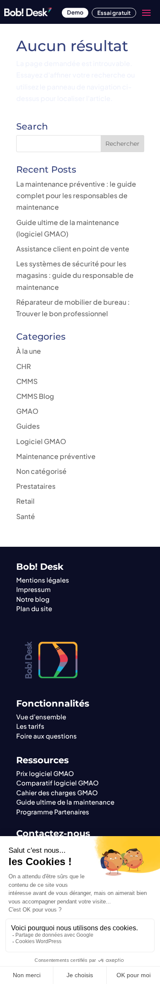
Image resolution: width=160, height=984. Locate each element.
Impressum (33, 589)
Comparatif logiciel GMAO (57, 783)
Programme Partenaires (52, 812)
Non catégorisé (41, 471)
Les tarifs (30, 726)
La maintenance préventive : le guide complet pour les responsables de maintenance (76, 195)
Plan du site (34, 608)
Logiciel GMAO (41, 441)
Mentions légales (42, 580)
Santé (25, 516)
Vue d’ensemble (41, 717)
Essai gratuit (114, 12)
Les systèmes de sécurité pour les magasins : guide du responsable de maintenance (75, 275)
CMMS (27, 381)
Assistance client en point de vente (72, 248)
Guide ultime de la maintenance (65, 802)
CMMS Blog (35, 396)
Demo (75, 12)
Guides (28, 425)
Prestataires (35, 486)
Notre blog (32, 599)
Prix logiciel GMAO (45, 773)
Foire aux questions (46, 736)
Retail (25, 500)
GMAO (27, 411)
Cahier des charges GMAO (57, 792)
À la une (28, 350)
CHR (23, 366)
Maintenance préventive (56, 456)
